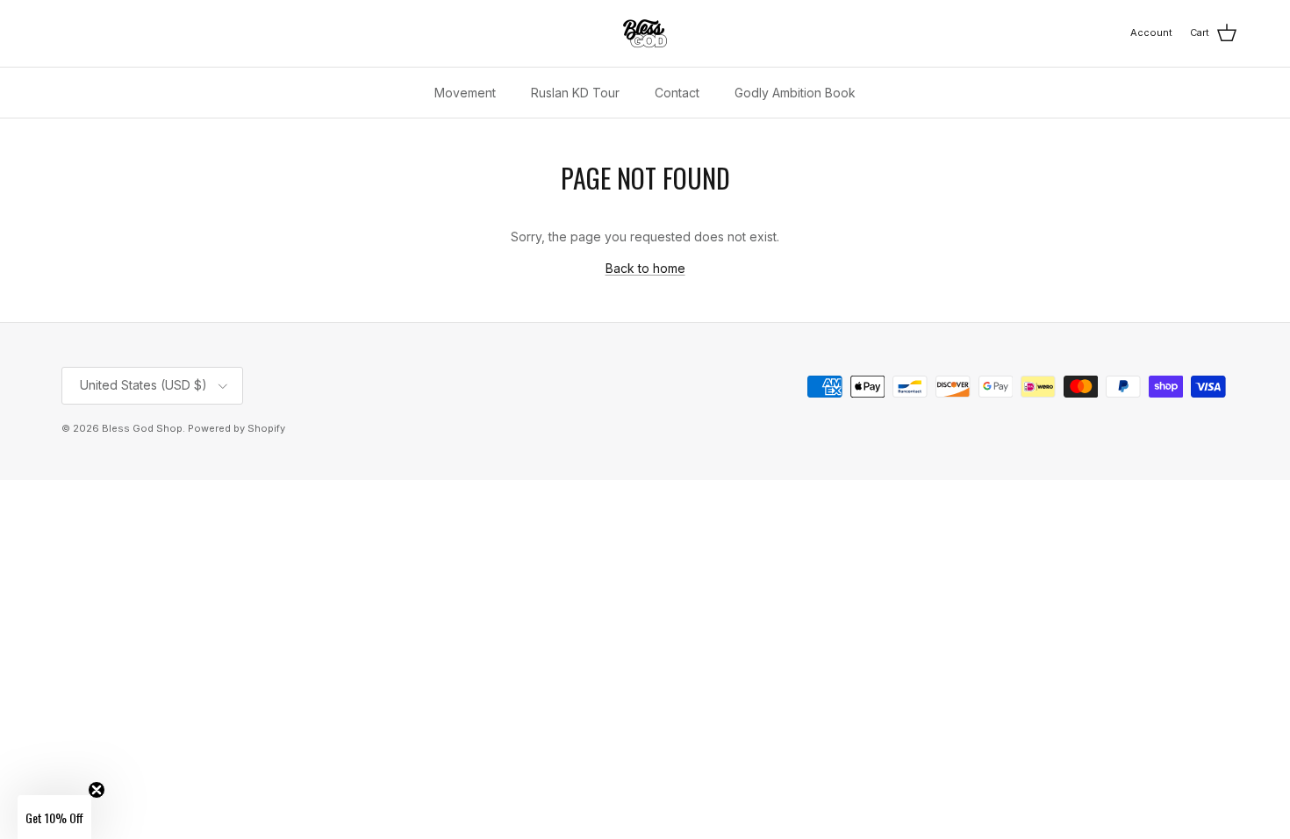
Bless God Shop (142, 428)
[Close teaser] (96, 790)
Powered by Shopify (236, 428)
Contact (677, 92)
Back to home (645, 268)
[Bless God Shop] (645, 33)
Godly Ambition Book (795, 92)
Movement (465, 92)
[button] (54, 817)
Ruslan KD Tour (575, 92)
